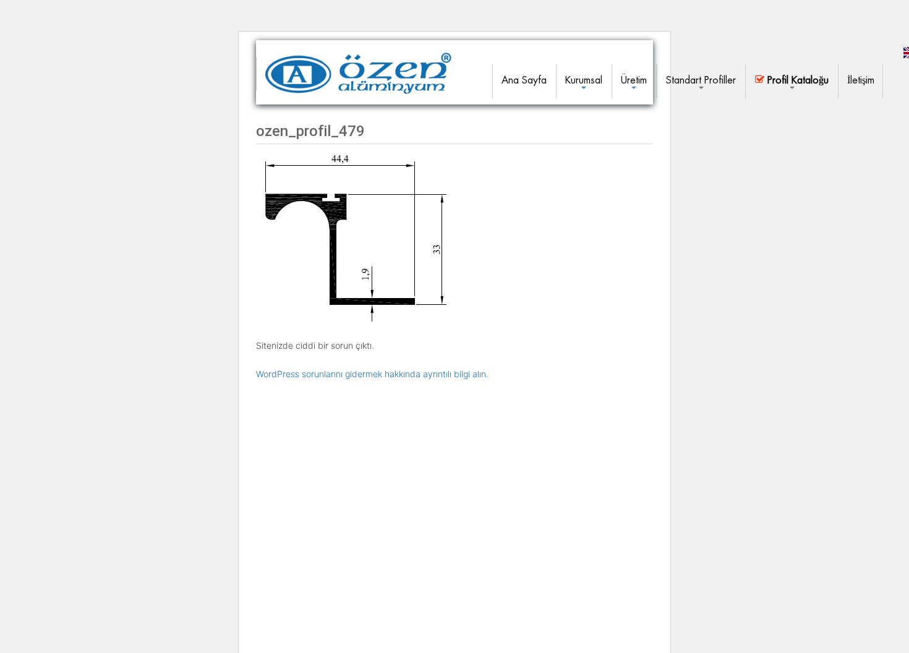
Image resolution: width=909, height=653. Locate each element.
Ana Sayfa (524, 80)
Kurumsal (583, 80)
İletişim (860, 80)
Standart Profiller (701, 80)
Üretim (634, 80)
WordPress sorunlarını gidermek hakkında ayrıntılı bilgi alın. (372, 374)
